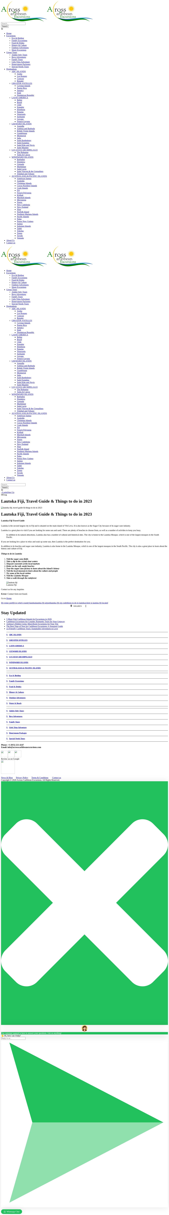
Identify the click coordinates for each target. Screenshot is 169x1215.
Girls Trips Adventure (21, 62)
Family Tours (17, 59)
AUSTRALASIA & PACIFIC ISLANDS (29, 176)
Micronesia (21, 200)
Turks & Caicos (23, 155)
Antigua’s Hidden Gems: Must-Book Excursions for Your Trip (32, 624)
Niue (19, 209)
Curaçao (20, 78)
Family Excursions (19, 40)
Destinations (11, 69)
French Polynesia (24, 193)
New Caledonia (23, 205)
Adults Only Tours (19, 55)
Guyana (20, 119)
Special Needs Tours (20, 67)
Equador (20, 107)
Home (8, 33)
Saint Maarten (23, 147)
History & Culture (19, 45)
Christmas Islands (24, 183)
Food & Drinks (18, 43)
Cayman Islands (23, 86)
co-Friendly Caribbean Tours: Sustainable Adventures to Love (32, 629)
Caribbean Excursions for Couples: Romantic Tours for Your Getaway (35, 621)
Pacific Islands (23, 216)
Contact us (10, 243)
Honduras (21, 109)
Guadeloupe (22, 133)
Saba (19, 138)
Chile (19, 105)
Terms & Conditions (39, 778)
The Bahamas (22, 152)
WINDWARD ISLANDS (22, 157)
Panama (20, 112)
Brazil (19, 102)
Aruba (19, 74)
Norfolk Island (23, 212)
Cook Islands (22, 188)
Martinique (21, 167)
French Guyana (23, 121)
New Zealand (22, 207)
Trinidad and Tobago (25, 174)
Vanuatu (20, 238)
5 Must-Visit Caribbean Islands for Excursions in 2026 (29, 619)
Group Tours (11, 52)
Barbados (21, 159)
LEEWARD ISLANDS (22, 124)
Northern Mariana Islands (27, 214)
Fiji (18, 190)
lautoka (32, 603)
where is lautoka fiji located (96, 603)
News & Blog (7, 778)
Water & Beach (15, 703)
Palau (19, 219)
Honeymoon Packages (21, 64)
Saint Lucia (21, 169)
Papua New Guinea (25, 221)
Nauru (19, 202)
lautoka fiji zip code (58, 603)
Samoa (20, 224)
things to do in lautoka (76, 603)
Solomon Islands (24, 226)
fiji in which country (21, 603)
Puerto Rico (22, 88)
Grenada (20, 164)
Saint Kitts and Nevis (26, 145)
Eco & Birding (18, 38)
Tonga (19, 233)
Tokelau (20, 231)
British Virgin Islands (26, 131)
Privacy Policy (22, 778)
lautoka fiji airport (43, 603)
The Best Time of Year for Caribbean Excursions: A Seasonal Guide (34, 626)
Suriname (21, 117)
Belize (19, 100)
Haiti (19, 93)
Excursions (11, 36)
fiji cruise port (7, 603)
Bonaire (20, 81)
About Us (10, 240)
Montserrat (21, 136)
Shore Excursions (19, 50)
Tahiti (19, 228)
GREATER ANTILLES (22, 83)
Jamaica (20, 90)
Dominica (21, 162)
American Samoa (24, 178)
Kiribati (20, 195)
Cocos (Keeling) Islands (27, 186)
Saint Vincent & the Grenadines (30, 171)
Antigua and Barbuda (26, 128)
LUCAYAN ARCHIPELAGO (25, 150)
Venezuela (21, 114)
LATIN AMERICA (20, 98)
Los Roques (22, 76)
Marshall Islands (23, 197)
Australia (20, 181)
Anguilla (20, 126)
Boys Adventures (19, 57)
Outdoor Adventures (20, 48)
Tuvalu (20, 236)
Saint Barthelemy (24, 140)
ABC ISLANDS (19, 71)
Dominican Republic (25, 95)
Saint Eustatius (23, 143)
